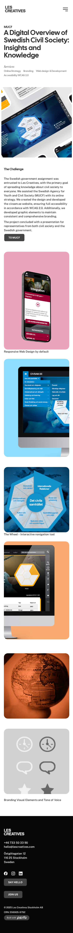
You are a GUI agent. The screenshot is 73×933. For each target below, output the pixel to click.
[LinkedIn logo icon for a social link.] (21, 874)
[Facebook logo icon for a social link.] (6, 874)
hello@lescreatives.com (19, 846)
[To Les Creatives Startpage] (15, 9)
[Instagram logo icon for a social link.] (13, 874)
